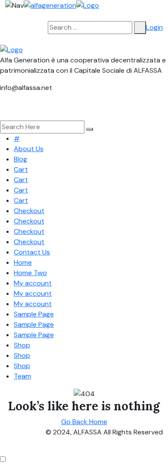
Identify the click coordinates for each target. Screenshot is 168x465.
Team (22, 376)
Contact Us (32, 252)
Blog (20, 159)
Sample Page (34, 314)
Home (23, 262)
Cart (21, 169)
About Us (29, 148)
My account (33, 283)
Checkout (29, 210)
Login (154, 27)
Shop (22, 345)
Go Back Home (84, 421)
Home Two (30, 272)
